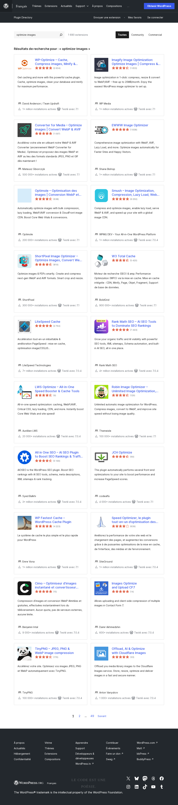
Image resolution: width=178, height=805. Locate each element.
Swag (110, 759)
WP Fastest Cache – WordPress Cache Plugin (53, 520)
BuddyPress (145, 759)
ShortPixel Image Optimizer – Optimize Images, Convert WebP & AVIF (59, 258)
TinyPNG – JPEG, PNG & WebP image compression (54, 650)
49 (92, 716)
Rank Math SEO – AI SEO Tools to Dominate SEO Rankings (134, 323)
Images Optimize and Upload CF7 (124, 585)
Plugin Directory (23, 17)
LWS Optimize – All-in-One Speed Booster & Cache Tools (57, 389)
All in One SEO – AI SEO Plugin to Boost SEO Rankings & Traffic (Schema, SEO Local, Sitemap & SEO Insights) (58, 455)
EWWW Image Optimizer (130, 125)
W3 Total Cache (123, 256)
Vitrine (48, 742)
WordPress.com (147, 742)
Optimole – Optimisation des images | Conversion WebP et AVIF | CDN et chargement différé (57, 193)
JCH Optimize (122, 452)
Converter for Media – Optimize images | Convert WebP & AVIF (58, 127)
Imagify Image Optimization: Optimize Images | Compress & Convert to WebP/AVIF (135, 62)
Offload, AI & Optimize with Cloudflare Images (129, 650)
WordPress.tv (84, 763)
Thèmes (49, 748)
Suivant (102, 716)
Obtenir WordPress (159, 6)
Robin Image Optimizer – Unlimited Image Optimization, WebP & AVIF (134, 389)
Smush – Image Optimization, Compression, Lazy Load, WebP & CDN (135, 193)
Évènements (113, 748)
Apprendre (81, 742)
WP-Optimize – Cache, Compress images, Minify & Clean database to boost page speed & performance (57, 62)
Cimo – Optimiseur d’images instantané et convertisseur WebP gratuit (55, 586)
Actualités (19, 748)
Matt (141, 748)
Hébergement (22, 753)
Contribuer (112, 742)
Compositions (52, 759)
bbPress (143, 753)
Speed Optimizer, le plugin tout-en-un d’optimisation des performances (134, 520)
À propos (19, 742)
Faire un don (114, 753)
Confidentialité (22, 759)
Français (51, 783)
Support (80, 748)
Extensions (51, 753)
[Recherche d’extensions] (61, 34)
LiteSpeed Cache (47, 321)
